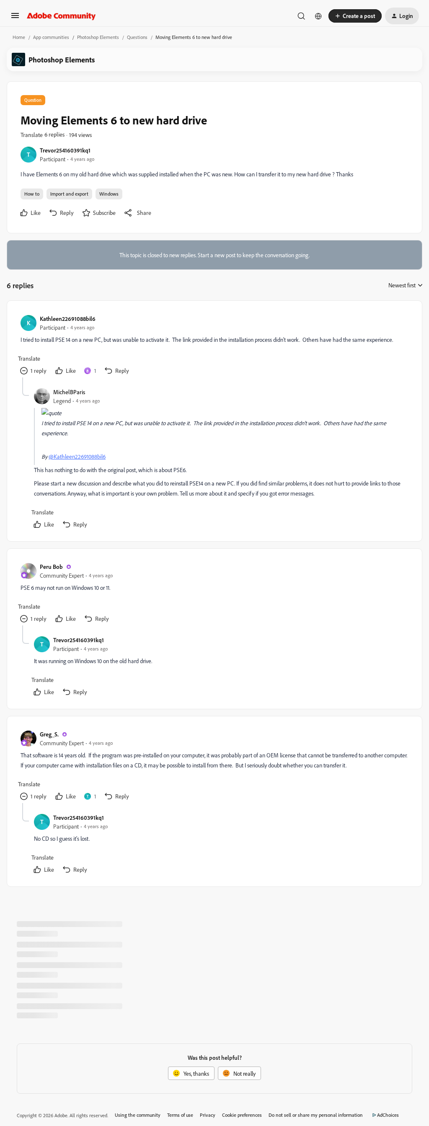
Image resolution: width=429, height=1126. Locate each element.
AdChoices (388, 1115)
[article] (214, 345)
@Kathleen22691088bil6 (77, 456)
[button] (15, 18)
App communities (51, 37)
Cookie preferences (242, 1115)
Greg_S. (49, 734)
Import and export (69, 194)
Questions (137, 37)
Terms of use (180, 1115)
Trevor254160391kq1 (65, 150)
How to (31, 194)
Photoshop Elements (98, 37)
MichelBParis (69, 391)
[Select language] (318, 16)
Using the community (137, 1115)
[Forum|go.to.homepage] (61, 16)
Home (19, 37)
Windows (109, 194)
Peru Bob (51, 566)
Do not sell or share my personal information (316, 1115)
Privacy (207, 1115)
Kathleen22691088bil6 (68, 318)
